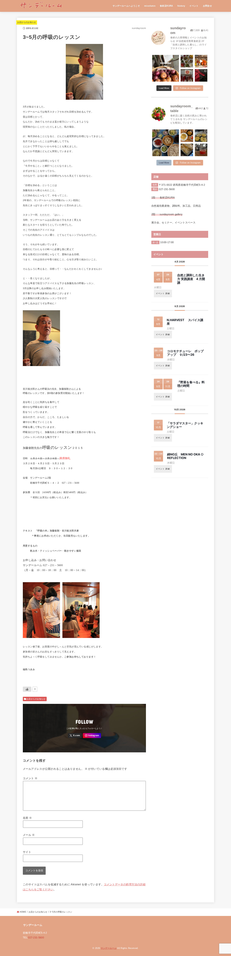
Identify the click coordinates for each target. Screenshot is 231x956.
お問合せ (207, 6)
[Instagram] (92, 735)
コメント (30, 778)
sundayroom (165, 58)
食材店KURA (166, 6)
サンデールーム (109, 948)
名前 (27, 817)
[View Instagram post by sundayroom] (177, 80)
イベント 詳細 (163, 293)
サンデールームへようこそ (126, 6)
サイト (27, 851)
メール (29, 834)
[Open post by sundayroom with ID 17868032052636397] (201, 75)
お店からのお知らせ (26, 22)
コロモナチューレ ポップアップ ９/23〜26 (185, 353)
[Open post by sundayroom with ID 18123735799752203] (165, 68)
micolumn (149, 6)
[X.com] (75, 735)
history (181, 6)
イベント (194, 6)
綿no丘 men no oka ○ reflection (185, 456)
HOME (23, 912)
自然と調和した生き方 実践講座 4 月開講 (191, 278)
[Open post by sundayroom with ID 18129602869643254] (187, 61)
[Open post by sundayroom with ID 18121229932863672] (201, 61)
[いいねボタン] (27, 689)
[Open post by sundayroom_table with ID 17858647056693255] (165, 142)
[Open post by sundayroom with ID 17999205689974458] (187, 75)
